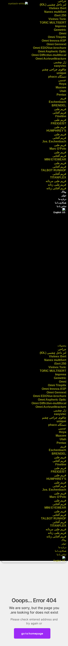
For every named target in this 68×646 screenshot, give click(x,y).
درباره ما (62, 199)
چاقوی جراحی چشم (54, 69)
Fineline (60, 116)
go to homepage (32, 633)
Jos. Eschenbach (54, 141)
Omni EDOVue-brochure (49, 47)
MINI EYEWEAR (55, 159)
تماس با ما (61, 206)
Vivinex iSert (57, 8)
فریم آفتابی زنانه (56, 188)
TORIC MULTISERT (53, 22)
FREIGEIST (58, 123)
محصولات (61, 345)
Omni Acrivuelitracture (51, 58)
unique (61, 73)
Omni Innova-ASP (54, 40)
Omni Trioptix (57, 37)
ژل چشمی (59, 62)
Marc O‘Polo (58, 148)
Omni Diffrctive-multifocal (49, 55)
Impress (60, 26)
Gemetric (60, 29)
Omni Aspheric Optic (52, 51)
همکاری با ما (60, 202)
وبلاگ (63, 192)
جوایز (63, 195)
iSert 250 (60, 15)
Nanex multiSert (55, 11)
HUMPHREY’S (56, 130)
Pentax (61, 94)
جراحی (62, 349)
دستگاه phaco (57, 76)
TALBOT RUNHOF (53, 170)
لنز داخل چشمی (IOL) (53, 4)
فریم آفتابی (59, 112)
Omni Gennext (56, 44)
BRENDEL (59, 105)
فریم (63, 98)
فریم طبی (60, 109)
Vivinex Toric (57, 19)
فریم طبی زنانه (57, 184)
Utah (63, 91)
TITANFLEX (58, 177)
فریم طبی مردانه (56, 181)
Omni (62, 33)
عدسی (62, 80)
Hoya (62, 83)
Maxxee (61, 87)
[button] (34, 279)
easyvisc (60, 65)
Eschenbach (57, 101)
